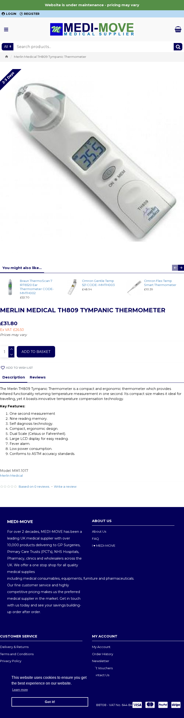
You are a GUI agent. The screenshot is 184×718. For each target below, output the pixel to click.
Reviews (38, 377)
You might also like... (22, 267)
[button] (175, 268)
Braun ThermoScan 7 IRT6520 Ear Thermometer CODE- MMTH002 (37, 287)
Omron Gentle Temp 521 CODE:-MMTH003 (98, 283)
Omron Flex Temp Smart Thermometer (160, 283)
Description (13, 377)
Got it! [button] (50, 702)
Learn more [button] (20, 689)
